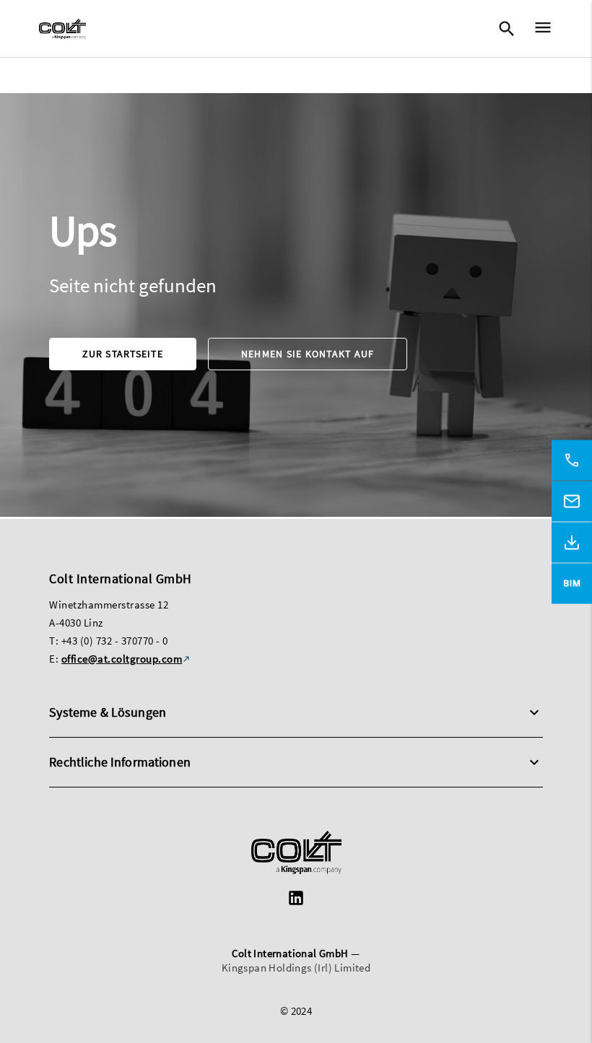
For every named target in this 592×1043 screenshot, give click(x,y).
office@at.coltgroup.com (122, 658)
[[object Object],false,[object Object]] (62, 29)
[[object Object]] (296, 854)
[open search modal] (506, 29)
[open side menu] (538, 29)
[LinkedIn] (296, 900)
